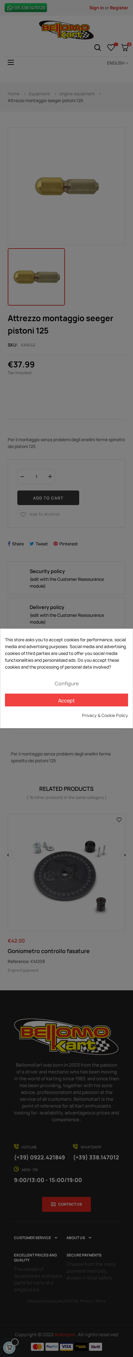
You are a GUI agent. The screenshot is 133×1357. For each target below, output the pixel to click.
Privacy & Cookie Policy (105, 715)
